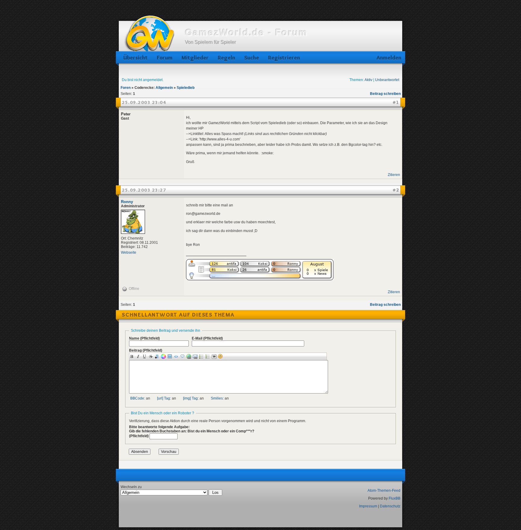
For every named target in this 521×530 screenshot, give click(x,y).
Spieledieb (185, 88)
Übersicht (135, 57)
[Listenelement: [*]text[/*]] (202, 356)
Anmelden (388, 57)
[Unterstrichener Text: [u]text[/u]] (145, 356)
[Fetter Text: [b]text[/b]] (132, 356)
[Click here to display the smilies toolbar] (221, 356)
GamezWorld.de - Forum (246, 32)
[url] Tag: (164, 398)
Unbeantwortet (387, 80)
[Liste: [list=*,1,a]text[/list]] (208, 356)
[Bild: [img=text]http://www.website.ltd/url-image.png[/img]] (170, 356)
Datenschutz (390, 506)
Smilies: (217, 398)
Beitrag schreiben (385, 94)
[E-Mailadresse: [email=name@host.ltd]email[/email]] (196, 356)
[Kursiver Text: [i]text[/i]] (139, 356)
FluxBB (394, 498)
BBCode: (137, 398)
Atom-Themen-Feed (384, 490)
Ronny (127, 201)
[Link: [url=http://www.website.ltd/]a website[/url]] (189, 356)
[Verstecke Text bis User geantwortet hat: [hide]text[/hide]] (215, 356)
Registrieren (284, 57)
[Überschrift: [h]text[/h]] (158, 356)
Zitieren (394, 175)
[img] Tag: (191, 398)
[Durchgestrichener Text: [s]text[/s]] (151, 356)
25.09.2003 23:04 (144, 102)
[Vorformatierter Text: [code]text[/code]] (177, 356)
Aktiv (368, 80)
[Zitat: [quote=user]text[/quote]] (183, 356)
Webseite (128, 252)
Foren (126, 88)
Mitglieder (195, 57)
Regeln (226, 57)
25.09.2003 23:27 (144, 190)
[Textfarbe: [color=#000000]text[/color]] (164, 356)
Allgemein (164, 88)
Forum (164, 57)
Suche (251, 57)
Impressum (368, 506)
